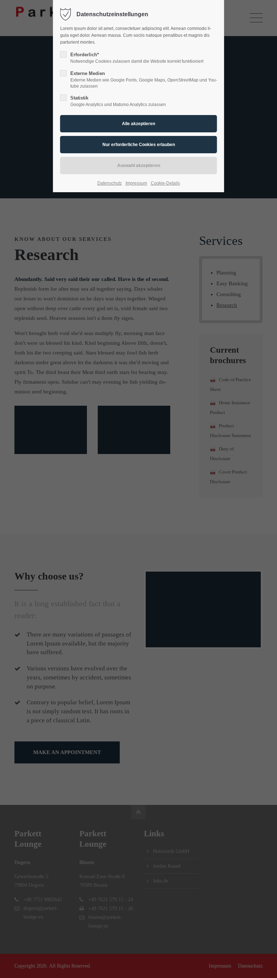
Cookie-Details (165, 183)
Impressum (136, 183)
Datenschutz (109, 183)
